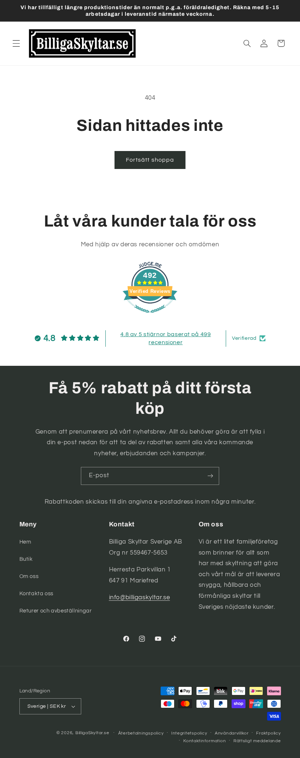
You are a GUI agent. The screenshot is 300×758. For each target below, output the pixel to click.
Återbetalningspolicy (141, 733)
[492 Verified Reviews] (150, 316)
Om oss (29, 576)
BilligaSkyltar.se (92, 733)
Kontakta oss (36, 593)
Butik (26, 559)
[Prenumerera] (210, 476)
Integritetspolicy (189, 733)
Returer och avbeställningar (55, 611)
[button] (16, 43)
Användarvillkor (232, 733)
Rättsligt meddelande (257, 741)
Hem (25, 542)
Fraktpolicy (268, 733)
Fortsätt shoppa (150, 160)
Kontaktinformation (204, 741)
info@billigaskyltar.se (139, 597)
